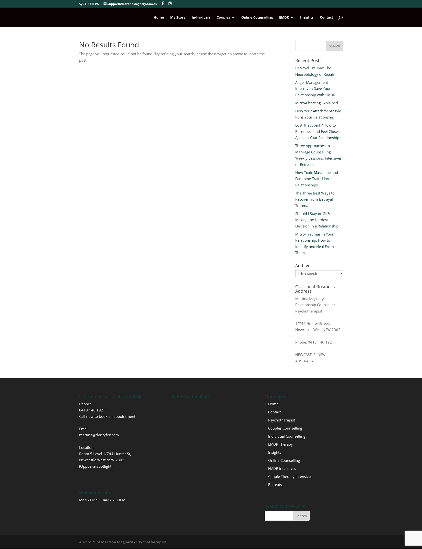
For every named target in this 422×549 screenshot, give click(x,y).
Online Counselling (257, 18)
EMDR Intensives (282, 468)
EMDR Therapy (280, 444)
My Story (177, 18)
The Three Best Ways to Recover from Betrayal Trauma (315, 199)
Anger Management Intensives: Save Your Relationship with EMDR (315, 88)
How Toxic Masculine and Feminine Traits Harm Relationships (316, 178)
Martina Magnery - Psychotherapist (133, 541)
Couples (223, 18)
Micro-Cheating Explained (316, 102)
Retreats (275, 484)
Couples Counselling (285, 428)
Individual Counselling (286, 436)
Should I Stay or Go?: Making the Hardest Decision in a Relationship (316, 219)
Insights (307, 18)
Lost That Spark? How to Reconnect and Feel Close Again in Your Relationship (317, 131)
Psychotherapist (281, 420)
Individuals (201, 18)
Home (159, 18)
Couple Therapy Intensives (290, 476)
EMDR (284, 18)
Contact (326, 18)
